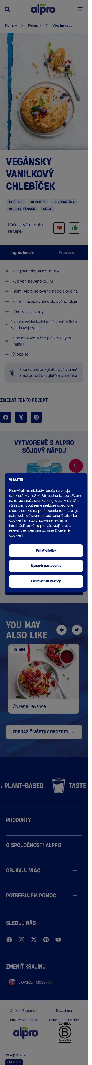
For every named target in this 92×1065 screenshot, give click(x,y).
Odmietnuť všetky (46, 581)
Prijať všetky (46, 550)
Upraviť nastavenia (46, 565)
